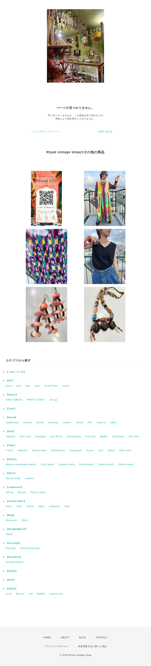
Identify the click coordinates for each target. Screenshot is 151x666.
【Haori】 (11, 417)
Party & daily (38, 492)
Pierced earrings (30, 548)
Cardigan (40, 436)
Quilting (53, 422)
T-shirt (9, 450)
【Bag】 (10, 515)
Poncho (27, 422)
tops (27, 386)
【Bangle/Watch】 (16, 529)
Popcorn (22, 450)
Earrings (11, 548)
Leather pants (67, 464)
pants (66, 386)
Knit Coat (25, 436)
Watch (9, 534)
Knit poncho (74, 436)
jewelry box (56, 594)
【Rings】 (12, 571)
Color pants (47, 464)
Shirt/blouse (58, 450)
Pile (90, 422)
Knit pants (118, 436)
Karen (90, 450)
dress (9, 386)
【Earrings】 (13, 543)
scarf (9, 594)
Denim (40, 422)
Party (25, 520)
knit (19, 386)
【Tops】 (11, 445)
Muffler (104, 436)
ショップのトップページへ (45, 131)
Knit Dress (56, 436)
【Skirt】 (11, 473)
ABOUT (65, 637)
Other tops (125, 450)
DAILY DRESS (14, 399)
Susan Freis (51, 386)
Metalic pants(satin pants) (21, 464)
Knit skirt (134, 436)
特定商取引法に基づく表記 (92, 646)
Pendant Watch (15, 562)
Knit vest (90, 436)
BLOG (82, 637)
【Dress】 (12, 394)
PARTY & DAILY (36, 399)
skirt (37, 386)
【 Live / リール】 (16, 372)
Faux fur (101, 422)
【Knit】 (11, 431)
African (22, 492)
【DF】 (10, 380)
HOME (47, 637)
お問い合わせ (105, 131)
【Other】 (11, 588)
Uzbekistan (12, 422)
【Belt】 (11, 580)
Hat (31, 594)
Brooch (20, 594)
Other (114, 422)
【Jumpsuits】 (14, 487)
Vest (100, 450)
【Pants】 (12, 459)
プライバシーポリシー (56, 646)
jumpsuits (54, 506)
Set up (53, 399)
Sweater (10, 436)
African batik (39, 450)
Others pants (126, 464)
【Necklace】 (14, 557)
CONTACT (102, 637)
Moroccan (11, 520)
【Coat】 (11, 408)
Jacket (79, 422)
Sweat (111, 450)
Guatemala (76, 450)
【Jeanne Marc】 (16, 501)
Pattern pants (106, 464)
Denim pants (86, 464)
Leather (66, 422)
